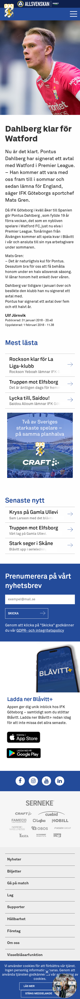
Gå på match (18, 883)
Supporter (16, 907)
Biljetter (14, 871)
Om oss (13, 943)
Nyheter (14, 859)
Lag (10, 895)
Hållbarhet (16, 919)
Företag (14, 931)
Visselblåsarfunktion (25, 955)
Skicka (13, 613)
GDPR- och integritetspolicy (40, 631)
